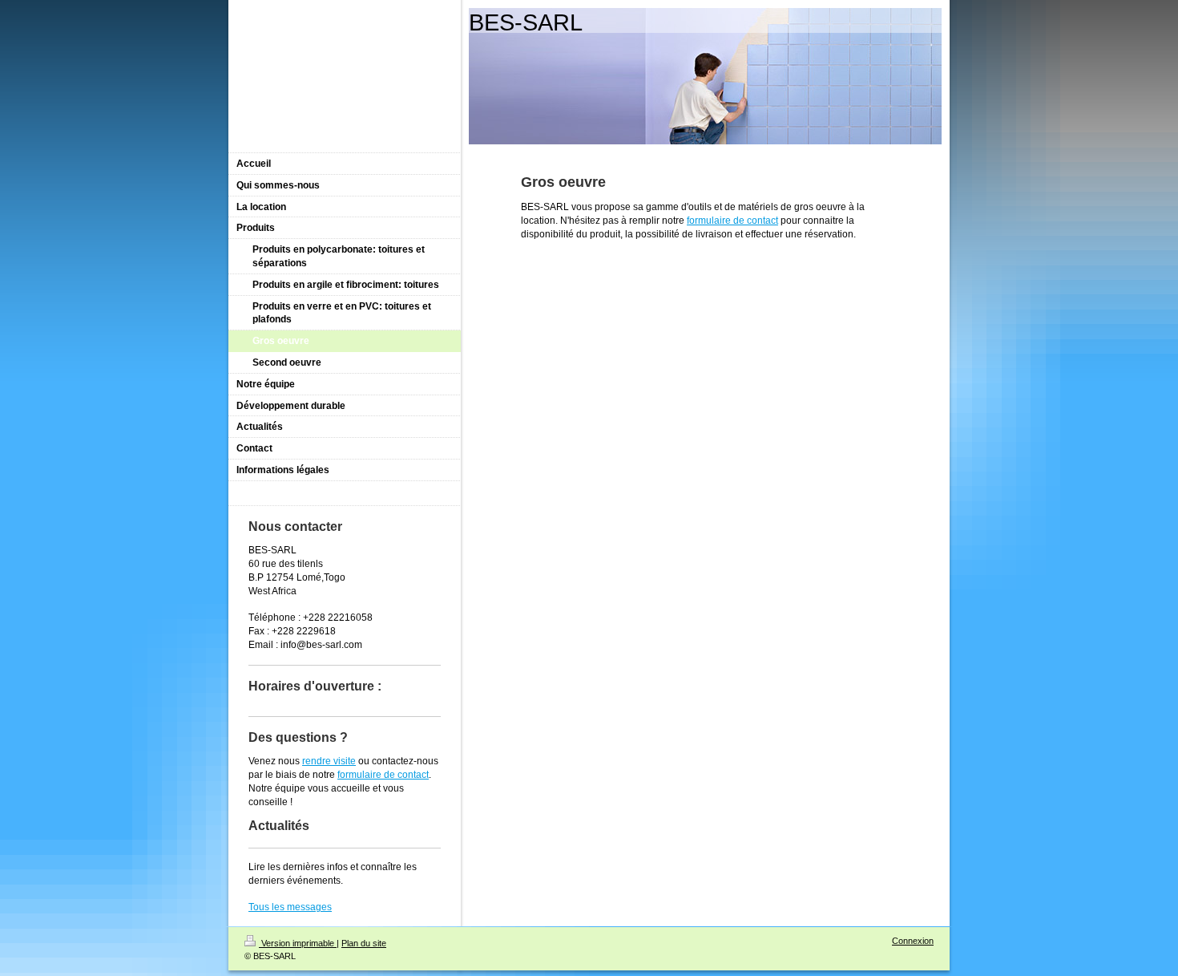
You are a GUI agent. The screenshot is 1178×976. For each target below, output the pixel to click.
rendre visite (329, 761)
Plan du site (363, 943)
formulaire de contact (732, 220)
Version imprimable (298, 943)
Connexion (913, 941)
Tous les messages (290, 907)
